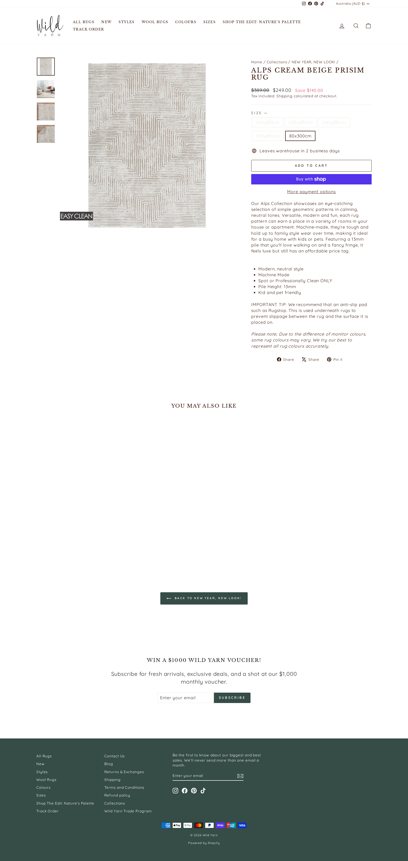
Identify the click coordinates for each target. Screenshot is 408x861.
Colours (185, 22)
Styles (126, 22)
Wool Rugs (155, 22)
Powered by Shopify (204, 843)
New (106, 22)
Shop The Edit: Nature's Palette (262, 22)
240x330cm (334, 122)
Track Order (88, 29)
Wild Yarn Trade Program (128, 811)
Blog (108, 764)
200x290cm (300, 122)
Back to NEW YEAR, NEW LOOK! (207, 598)
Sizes (209, 22)
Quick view (76, 535)
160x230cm (267, 122)
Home (256, 62)
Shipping (284, 96)
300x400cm (268, 136)
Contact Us (114, 756)
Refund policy (117, 795)
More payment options (311, 191)
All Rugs (83, 22)
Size (259, 113)
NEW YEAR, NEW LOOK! (313, 62)
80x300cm (300, 136)
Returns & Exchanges (124, 772)
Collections (277, 62)
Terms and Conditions (124, 787)
